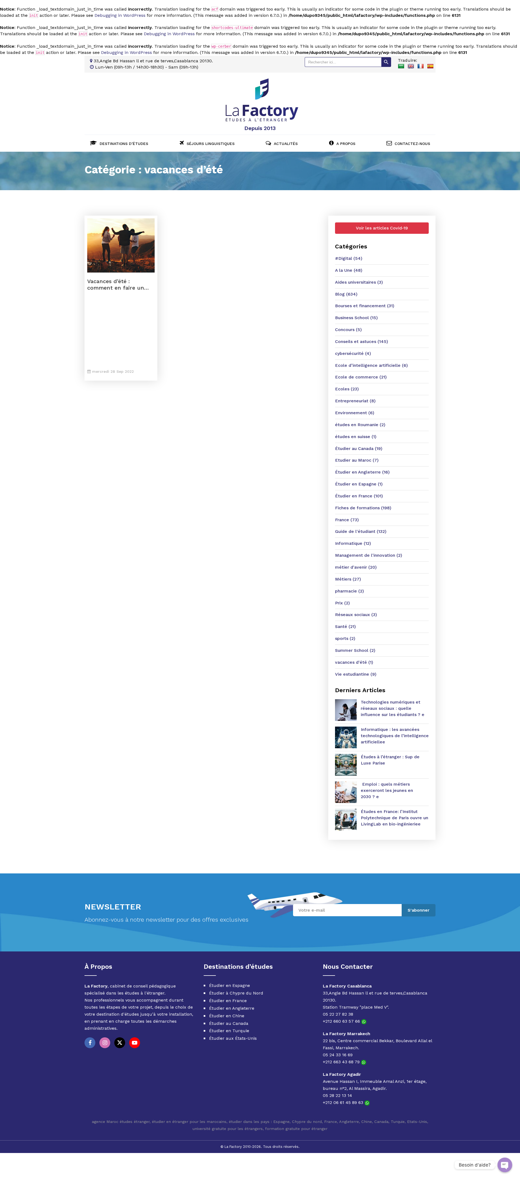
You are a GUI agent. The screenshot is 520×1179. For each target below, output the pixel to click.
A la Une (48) (348, 270)
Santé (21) (345, 626)
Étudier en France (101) (359, 495)
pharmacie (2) (349, 591)
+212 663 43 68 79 (342, 1061)
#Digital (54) (348, 258)
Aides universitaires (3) (359, 282)
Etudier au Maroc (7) (357, 460)
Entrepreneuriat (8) (355, 400)
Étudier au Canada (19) (358, 448)
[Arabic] (401, 66)
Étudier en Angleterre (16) (362, 472)
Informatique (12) (353, 543)
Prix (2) (342, 602)
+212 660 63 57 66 (342, 1021)
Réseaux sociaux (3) (356, 614)
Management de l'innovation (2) (368, 555)
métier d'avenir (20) (356, 567)
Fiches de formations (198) (363, 507)
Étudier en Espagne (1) (359, 484)
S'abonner (419, 910)
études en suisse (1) (355, 436)
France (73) (347, 519)
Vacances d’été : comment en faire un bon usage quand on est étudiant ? (119, 284)
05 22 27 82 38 (338, 1014)
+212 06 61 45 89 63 (344, 1102)
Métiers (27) (348, 579)
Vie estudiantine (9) (355, 674)
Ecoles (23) (347, 388)
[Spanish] (430, 66)
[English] (411, 66)
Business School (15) (356, 317)
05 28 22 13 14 (337, 1095)
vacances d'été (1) (354, 662)
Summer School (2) (355, 650)
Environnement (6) (354, 412)
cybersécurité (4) (353, 353)
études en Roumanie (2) (360, 424)
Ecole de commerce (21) (361, 377)
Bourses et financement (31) (364, 305)
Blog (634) (346, 294)
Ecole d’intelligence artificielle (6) (371, 365)
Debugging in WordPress (120, 15)
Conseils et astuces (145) (361, 341)
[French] (420, 66)
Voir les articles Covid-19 (382, 228)
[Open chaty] (505, 1165)
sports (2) (345, 638)
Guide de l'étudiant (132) (360, 531)
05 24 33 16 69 (338, 1054)
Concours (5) (348, 329)
